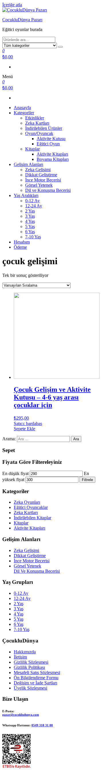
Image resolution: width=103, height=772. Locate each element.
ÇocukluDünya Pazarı (22, 19)
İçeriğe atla (12, 4)
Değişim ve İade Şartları (35, 682)
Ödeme (20, 247)
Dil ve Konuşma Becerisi (48, 190)
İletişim (20, 657)
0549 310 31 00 (42, 725)
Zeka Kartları (37, 123)
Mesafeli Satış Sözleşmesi (37, 672)
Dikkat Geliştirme (41, 174)
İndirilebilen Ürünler (43, 128)
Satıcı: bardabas (28, 423)
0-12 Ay (32, 200)
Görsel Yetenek (39, 185)
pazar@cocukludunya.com (20, 714)
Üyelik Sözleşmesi (30, 688)
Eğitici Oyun (48, 143)
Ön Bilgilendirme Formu (36, 677)
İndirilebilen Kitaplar (32, 517)
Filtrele (87, 480)
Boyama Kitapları (53, 159)
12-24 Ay (33, 205)
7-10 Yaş (33, 236)
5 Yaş (30, 226)
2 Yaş (30, 211)
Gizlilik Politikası (29, 667)
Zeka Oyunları (27, 502)
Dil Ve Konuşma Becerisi (37, 571)
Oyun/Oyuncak (39, 133)
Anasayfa (22, 107)
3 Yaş (30, 216)
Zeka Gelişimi (38, 169)
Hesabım (22, 242)
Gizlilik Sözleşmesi (31, 662)
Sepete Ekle (24, 428)
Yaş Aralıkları (26, 195)
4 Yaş (30, 221)
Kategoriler (24, 112)
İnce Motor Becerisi (43, 179)
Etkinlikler (34, 117)
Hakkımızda (25, 651)
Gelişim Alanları (28, 164)
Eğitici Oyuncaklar (31, 507)
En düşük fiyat (15, 473)
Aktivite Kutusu (51, 138)
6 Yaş (30, 231)
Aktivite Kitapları (52, 154)
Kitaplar (32, 148)
